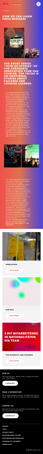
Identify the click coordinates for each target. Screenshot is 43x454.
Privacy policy (8, 432)
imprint (5, 426)
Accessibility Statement (11, 441)
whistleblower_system (11, 435)
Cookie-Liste (7, 444)
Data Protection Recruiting (13, 438)
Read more (14, 270)
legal (4, 429)
